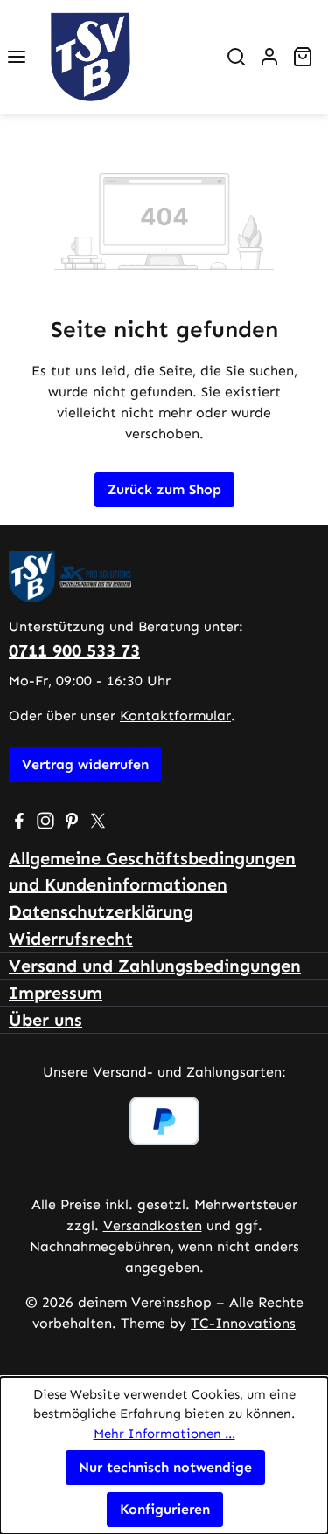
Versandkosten (152, 1225)
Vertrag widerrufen (85, 764)
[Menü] (16, 56)
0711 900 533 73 (74, 650)
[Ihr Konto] (269, 56)
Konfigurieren (165, 1509)
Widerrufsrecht (71, 938)
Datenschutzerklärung (101, 911)
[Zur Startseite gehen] (126, 57)
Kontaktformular (175, 715)
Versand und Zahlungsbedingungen (155, 965)
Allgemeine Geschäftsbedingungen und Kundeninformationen (152, 871)
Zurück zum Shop (164, 489)
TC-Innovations (243, 1323)
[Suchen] (236, 56)
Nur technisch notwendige (165, 1467)
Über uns (45, 1019)
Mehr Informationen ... (164, 1433)
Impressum (55, 992)
